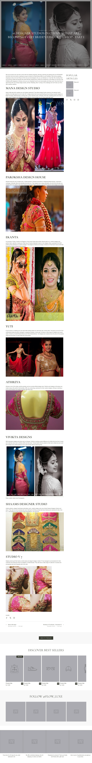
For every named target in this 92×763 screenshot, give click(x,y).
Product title (9, 683)
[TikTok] (78, 99)
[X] (70, 99)
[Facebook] (67, 99)
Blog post (76, 82)
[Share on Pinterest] (14, 618)
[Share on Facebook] (6, 618)
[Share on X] (10, 618)
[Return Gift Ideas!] (6, 625)
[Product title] (14, 669)
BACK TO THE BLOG (46, 638)
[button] (7, 670)
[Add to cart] (22, 684)
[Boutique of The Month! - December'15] (63, 625)
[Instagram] (74, 99)
